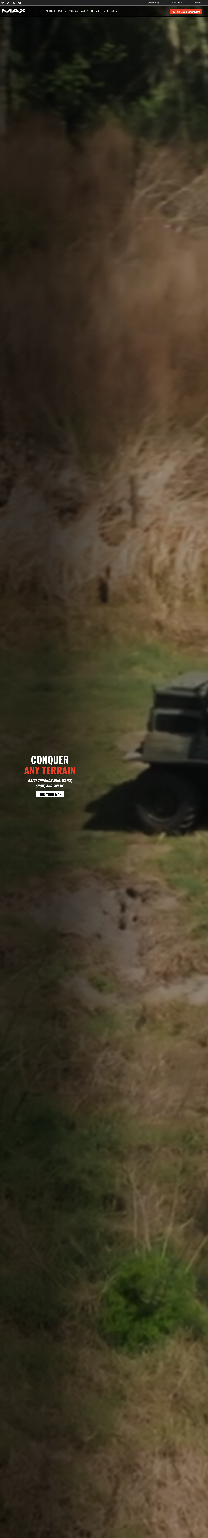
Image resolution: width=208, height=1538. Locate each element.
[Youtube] (19, 3)
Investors (198, 2)
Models (62, 11)
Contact (115, 11)
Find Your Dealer (99, 11)
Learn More (49, 11)
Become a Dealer (176, 2)
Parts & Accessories (78, 11)
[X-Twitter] (8, 3)
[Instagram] (14, 3)
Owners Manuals (153, 2)
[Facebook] (2, 3)
